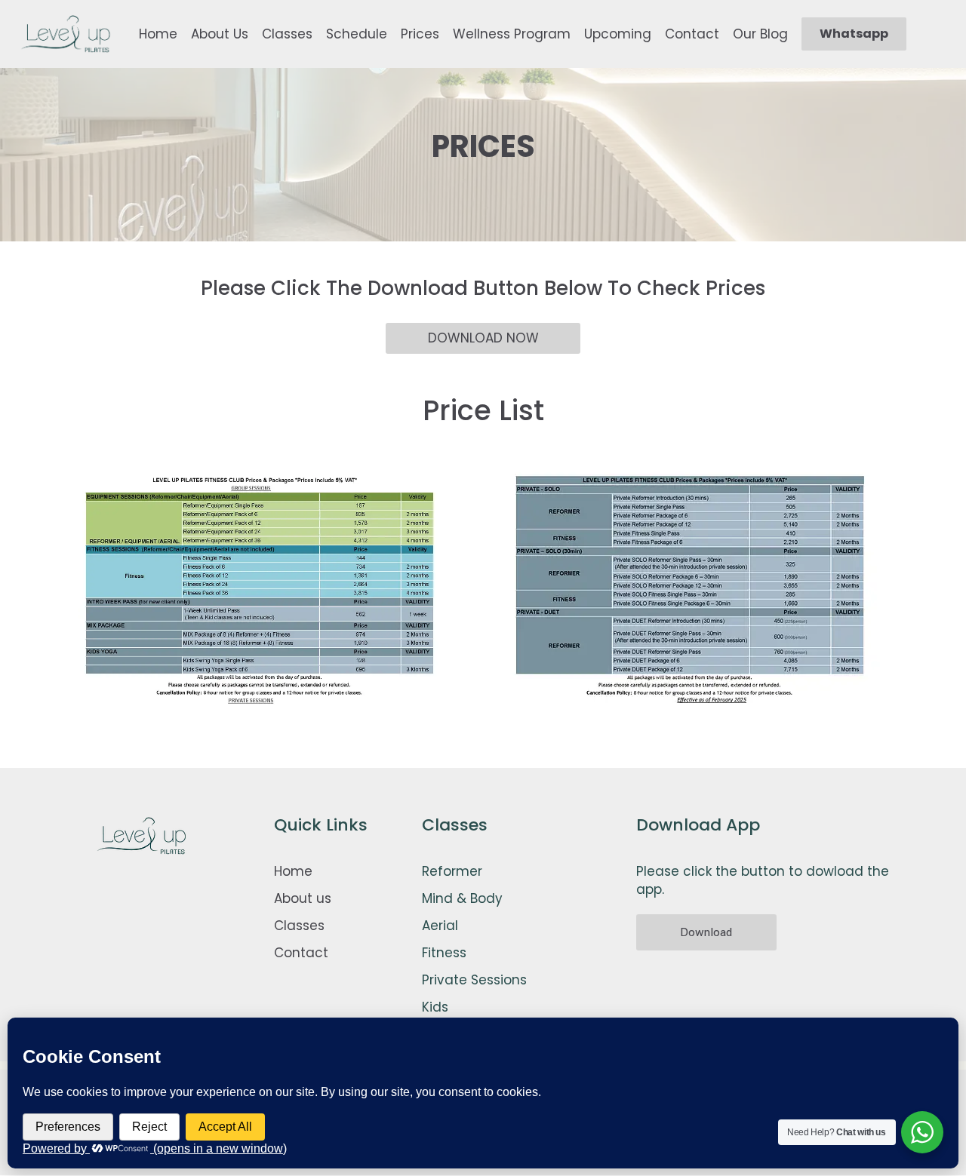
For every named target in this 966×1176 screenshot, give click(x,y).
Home (158, 34)
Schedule (356, 34)
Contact (692, 34)
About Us (219, 34)
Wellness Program (512, 34)
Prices (420, 34)
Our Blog (760, 34)
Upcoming (617, 34)
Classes (287, 34)
